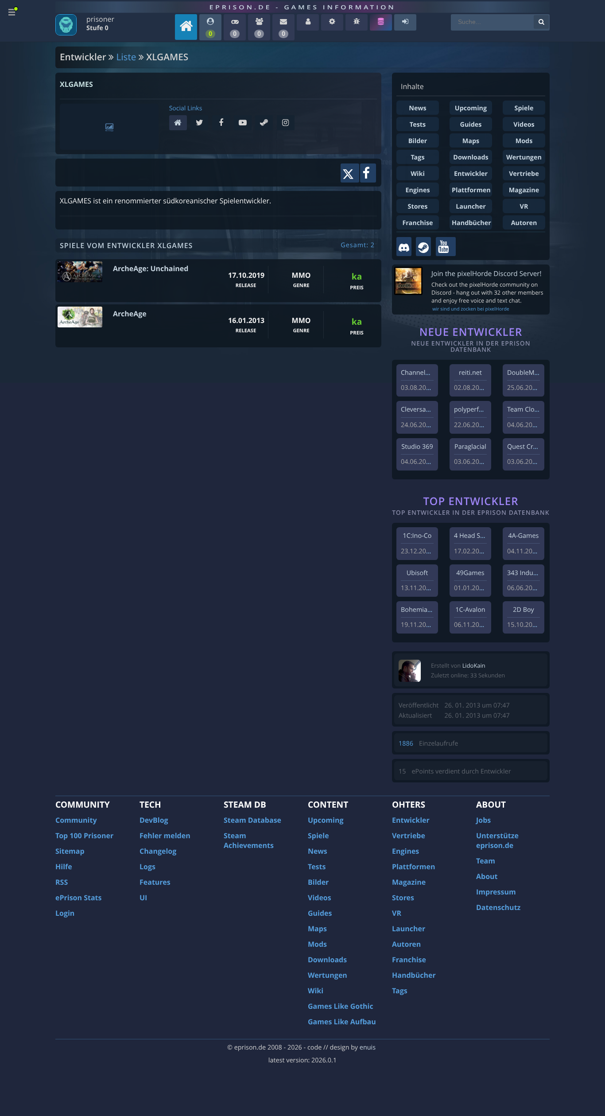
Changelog (158, 851)
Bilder (417, 141)
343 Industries (528, 573)
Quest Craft (524, 447)
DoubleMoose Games (539, 373)
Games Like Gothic (340, 1006)
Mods (524, 141)
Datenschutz (498, 907)
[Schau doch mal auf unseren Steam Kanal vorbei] (423, 246)
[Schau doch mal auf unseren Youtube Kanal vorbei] (446, 246)
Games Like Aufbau (342, 1022)
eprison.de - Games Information (302, 7)
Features (155, 882)
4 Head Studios (476, 536)
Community (76, 820)
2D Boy (523, 610)
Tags (417, 157)
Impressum (496, 892)
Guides (470, 125)
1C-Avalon (470, 610)
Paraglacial (470, 447)
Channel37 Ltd (422, 373)
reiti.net (470, 373)
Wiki (418, 174)
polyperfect (471, 409)
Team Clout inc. (529, 409)
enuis (368, 1047)
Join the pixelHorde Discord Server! (486, 273)
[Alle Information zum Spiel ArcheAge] (80, 317)
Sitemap (70, 851)
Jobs (483, 820)
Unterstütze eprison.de (497, 840)
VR (524, 206)
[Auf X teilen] (350, 173)
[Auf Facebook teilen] (368, 173)
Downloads (470, 157)
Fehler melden (165, 835)
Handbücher (471, 223)
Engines (417, 190)
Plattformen (471, 190)
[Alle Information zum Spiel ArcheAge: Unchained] (80, 271)
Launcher (471, 206)
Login (64, 913)
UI (143, 897)
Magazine (524, 190)
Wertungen (524, 157)
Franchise (417, 223)
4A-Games (523, 536)
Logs (147, 866)
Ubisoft (417, 573)
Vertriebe (524, 174)
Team (485, 861)
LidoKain (473, 665)
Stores (418, 206)
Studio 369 (417, 447)
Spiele (524, 108)
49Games (470, 573)
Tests (418, 125)
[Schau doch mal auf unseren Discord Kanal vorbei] (404, 246)
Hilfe (63, 866)
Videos (523, 125)
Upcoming (471, 108)
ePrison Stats (78, 897)
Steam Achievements (249, 840)
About (487, 876)
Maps (471, 141)
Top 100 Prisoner (84, 835)
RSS (61, 882)
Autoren (524, 223)
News (417, 108)
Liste (126, 57)
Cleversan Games (426, 409)
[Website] (180, 123)
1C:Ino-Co (417, 536)
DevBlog (154, 820)
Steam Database (252, 820)
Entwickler (471, 174)
